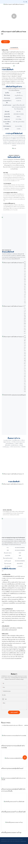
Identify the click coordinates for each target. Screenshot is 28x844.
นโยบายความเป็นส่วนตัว (15, 841)
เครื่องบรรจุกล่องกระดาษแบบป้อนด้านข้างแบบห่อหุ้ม (13, 746)
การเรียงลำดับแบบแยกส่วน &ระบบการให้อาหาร (12, 725)
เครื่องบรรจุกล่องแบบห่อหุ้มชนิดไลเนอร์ (12, 768)
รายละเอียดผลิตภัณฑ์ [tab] (14, 47)
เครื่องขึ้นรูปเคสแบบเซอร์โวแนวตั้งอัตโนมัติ (13, 812)
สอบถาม (5, 41)
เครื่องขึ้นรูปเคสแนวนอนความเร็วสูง (11, 832)
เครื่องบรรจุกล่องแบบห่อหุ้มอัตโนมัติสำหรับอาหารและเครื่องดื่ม (13, 790)
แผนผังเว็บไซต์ (23, 841)
